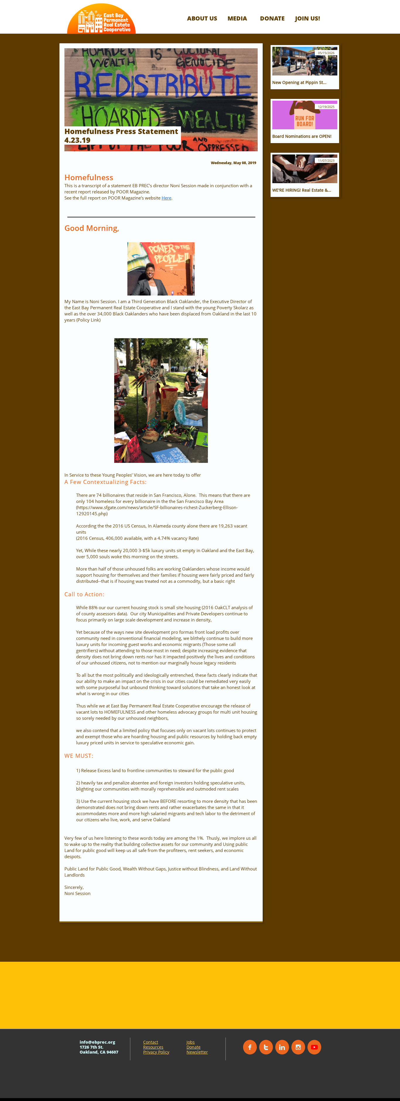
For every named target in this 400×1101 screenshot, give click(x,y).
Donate (194, 1047)
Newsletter (197, 1052)
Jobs (191, 1042)
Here (166, 198)
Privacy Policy (156, 1052)
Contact (150, 1042)
